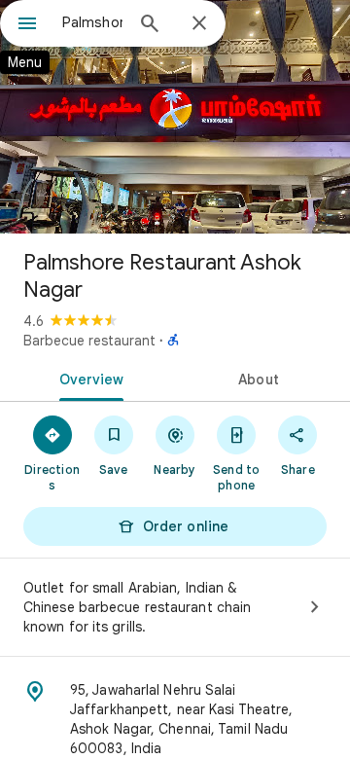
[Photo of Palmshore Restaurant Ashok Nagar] (175, 117)
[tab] (88, 377)
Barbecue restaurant (89, 340)
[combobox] (92, 22)
